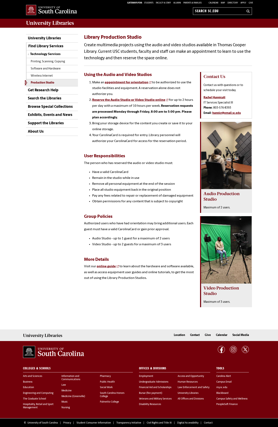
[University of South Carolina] (53, 352)
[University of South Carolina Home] (51, 10)
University (50, 23)
